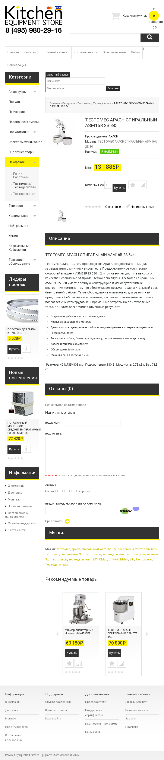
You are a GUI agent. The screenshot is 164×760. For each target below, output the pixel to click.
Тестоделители (56, 564)
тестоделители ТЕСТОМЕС (88, 559)
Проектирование (20, 506)
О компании (16, 485)
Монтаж (14, 499)
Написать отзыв (142, 207)
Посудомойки (19, 132)
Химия (13, 236)
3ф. (114, 549)
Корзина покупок (86, 52)
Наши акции (93, 732)
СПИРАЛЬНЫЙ (118, 559)
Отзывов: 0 (113, 207)
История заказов (136, 710)
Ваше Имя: (52, 422)
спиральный (90, 549)
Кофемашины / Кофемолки (20, 248)
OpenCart (24, 755)
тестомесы (126, 549)
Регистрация (16, 65)
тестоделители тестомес (120, 554)
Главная (13, 52)
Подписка (131, 726)
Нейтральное (18, 226)
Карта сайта (17, 530)
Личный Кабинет (136, 701)
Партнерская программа (101, 723)
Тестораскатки (24, 193)
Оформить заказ (114, 52)
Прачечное (17, 112)
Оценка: (51, 485)
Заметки (130, 718)
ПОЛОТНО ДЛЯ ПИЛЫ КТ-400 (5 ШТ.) (21, 331)
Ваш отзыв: (53, 433)
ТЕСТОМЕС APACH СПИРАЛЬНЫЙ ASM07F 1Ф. (122, 633)
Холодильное (18, 216)
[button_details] (26, 348)
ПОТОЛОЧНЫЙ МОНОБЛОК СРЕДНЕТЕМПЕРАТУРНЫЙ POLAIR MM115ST (24, 428)
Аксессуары (17, 92)
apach (76, 549)
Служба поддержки (22, 523)
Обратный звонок (57, 74)
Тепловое (16, 206)
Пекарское (17, 162)
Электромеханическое (24, 142)
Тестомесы (144, 559)
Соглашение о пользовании (16, 514)
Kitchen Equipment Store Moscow (50, 755)
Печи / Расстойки (21, 175)
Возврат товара (56, 710)
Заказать (113, 88)
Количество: (94, 184)
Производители (95, 701)
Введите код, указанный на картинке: (73, 503)
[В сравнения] (142, 185)
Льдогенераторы (21, 152)
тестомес (63, 549)
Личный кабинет (57, 52)
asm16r (105, 549)
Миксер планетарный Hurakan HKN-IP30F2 (79, 631)
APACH (113, 136)
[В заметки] (132, 185)
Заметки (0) (32, 52)
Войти (135, 52)
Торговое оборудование (19, 261)
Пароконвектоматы (24, 122)
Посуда (14, 102)
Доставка (15, 492)
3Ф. (132, 559)
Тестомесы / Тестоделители (24, 185)
